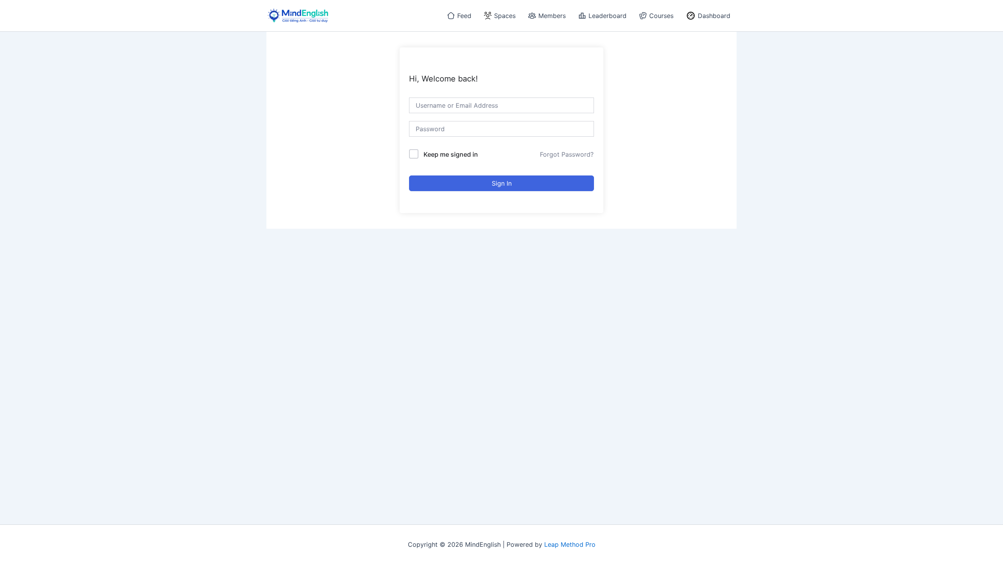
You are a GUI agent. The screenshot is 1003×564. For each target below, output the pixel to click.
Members (552, 16)
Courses (661, 16)
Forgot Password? (567, 154)
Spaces (505, 16)
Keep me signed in (451, 154)
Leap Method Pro (570, 544)
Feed (464, 16)
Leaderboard (607, 16)
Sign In (502, 183)
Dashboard (714, 16)
